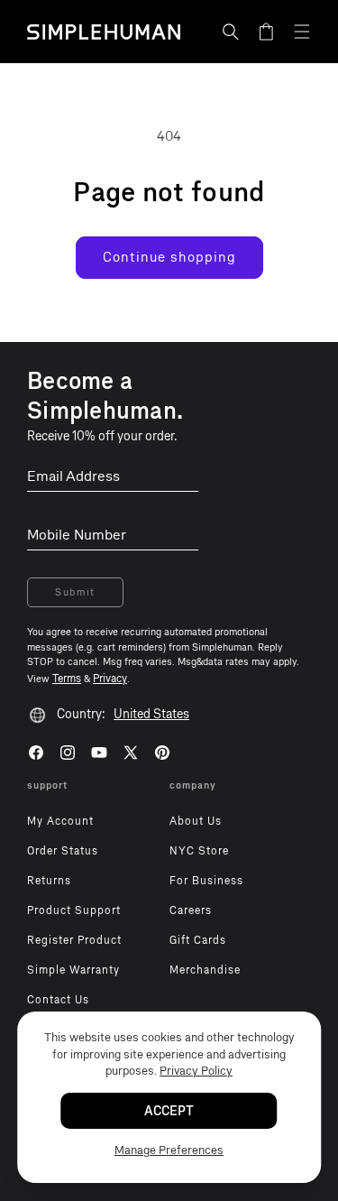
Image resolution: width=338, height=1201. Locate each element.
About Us (195, 821)
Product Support (74, 910)
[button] (231, 32)
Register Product (74, 940)
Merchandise (205, 970)
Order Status (62, 851)
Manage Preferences (169, 1150)
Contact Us (58, 999)
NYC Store (199, 851)
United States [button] (151, 714)
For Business (206, 880)
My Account (60, 821)
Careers (190, 910)
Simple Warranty (73, 970)
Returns (49, 880)
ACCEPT (169, 1111)
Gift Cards (197, 940)
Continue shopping (169, 257)
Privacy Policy (196, 1070)
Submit (75, 592)
